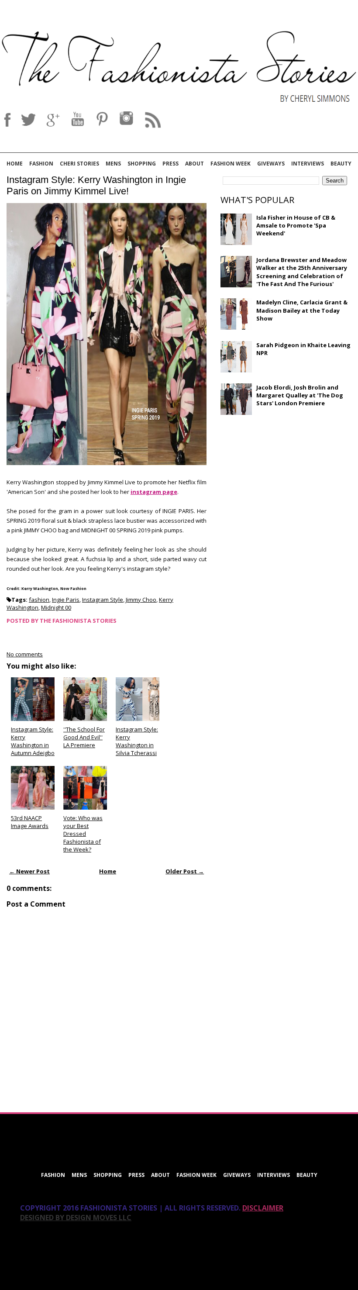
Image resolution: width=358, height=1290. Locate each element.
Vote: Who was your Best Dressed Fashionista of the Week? (83, 834)
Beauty (340, 163)
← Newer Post (29, 871)
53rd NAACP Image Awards (29, 822)
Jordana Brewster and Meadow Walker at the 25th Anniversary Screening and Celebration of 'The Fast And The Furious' (301, 272)
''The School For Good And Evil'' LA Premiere (84, 737)
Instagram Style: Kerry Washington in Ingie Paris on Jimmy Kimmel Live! (96, 185)
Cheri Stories (79, 163)
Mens (113, 163)
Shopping (141, 163)
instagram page (154, 492)
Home (15, 163)
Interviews (307, 163)
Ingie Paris (65, 600)
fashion (39, 600)
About (194, 163)
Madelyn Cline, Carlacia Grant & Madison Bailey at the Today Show (302, 310)
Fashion (41, 163)
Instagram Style (102, 600)
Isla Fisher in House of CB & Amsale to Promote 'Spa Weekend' (295, 225)
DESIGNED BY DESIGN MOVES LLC (75, 1217)
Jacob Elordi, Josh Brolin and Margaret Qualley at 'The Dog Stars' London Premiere (299, 395)
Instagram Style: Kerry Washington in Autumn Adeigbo (33, 741)
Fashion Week (230, 163)
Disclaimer (262, 1208)
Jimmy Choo (141, 600)
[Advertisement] (285, 484)
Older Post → (184, 871)
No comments (25, 654)
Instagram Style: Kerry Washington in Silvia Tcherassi (137, 741)
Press (170, 163)
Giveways (271, 163)
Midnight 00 (56, 607)
